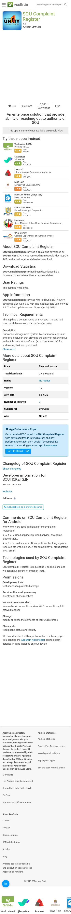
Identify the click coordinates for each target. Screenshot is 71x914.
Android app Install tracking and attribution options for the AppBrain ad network (17, 868)
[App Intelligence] (5, 883)
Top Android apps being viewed (18, 781)
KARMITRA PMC (22, 207)
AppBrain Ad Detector (33, 640)
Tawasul (18, 169)
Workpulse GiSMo (23, 144)
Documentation (10, 835)
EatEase (6, 795)
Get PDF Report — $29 (18, 451)
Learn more (50, 445)
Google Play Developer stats (51, 746)
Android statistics (46, 739)
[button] (35, 498)
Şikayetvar (19, 157)
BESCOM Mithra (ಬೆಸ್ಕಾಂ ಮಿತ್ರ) (28, 194)
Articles (6, 849)
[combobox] (49, 4)
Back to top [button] (63, 885)
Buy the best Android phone (51, 767)
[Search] (65, 4)
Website (7, 491)
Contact (6, 820)
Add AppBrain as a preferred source (24, 507)
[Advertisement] (35, 66)
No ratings (44, 380)
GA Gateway (20, 233)
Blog (5, 856)
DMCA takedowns (11, 842)
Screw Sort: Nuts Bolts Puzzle (17, 788)
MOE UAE (19, 182)
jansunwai (19, 220)
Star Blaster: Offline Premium (17, 802)
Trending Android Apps (49, 753)
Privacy (6, 828)
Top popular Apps (46, 760)
